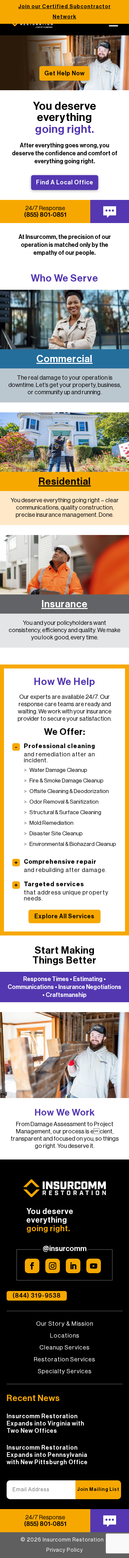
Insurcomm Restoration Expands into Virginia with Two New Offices (45, 1423)
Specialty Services (65, 1371)
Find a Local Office (64, 182)
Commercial (64, 359)
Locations (64, 1336)
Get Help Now (64, 73)
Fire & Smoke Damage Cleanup (66, 780)
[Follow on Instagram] (52, 1266)
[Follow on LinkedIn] (73, 1266)
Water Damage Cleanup (58, 770)
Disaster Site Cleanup (56, 833)
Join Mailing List (98, 1489)
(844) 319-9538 (37, 1296)
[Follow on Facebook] (32, 1266)
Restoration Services (64, 1359)
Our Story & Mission (64, 1324)
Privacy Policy (64, 1550)
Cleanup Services (64, 1347)
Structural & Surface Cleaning (65, 812)
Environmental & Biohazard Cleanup (72, 844)
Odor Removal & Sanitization (64, 802)
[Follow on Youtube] (93, 1266)
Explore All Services (64, 916)
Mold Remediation (51, 823)
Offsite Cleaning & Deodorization (69, 791)
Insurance (64, 604)
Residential (64, 481)
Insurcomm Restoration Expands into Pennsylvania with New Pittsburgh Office (47, 1455)
